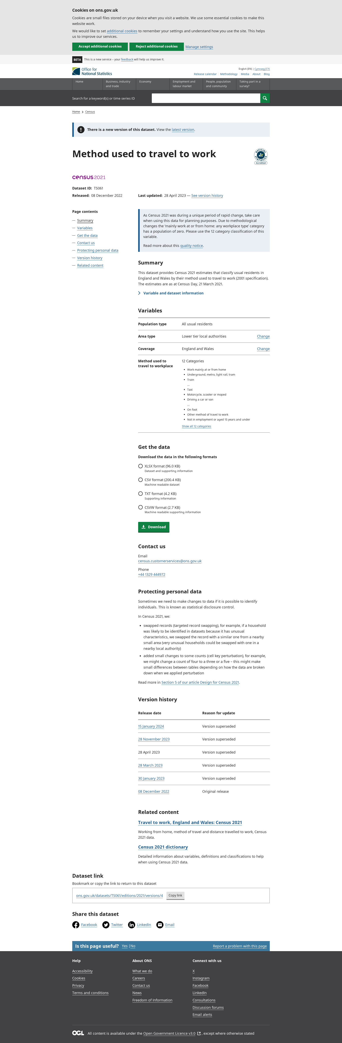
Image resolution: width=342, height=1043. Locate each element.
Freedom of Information (152, 1000)
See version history (207, 195)
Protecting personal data (97, 250)
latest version (183, 129)
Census (90, 111)
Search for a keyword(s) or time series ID (103, 98)
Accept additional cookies (100, 46)
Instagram (201, 978)
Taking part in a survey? (249, 84)
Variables (85, 228)
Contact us (86, 243)
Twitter (117, 924)
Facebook (89, 924)
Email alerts (202, 1014)
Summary (85, 220)
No (132, 945)
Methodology (229, 74)
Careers (138, 978)
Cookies (78, 978)
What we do (142, 971)
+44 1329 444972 (151, 574)
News (137, 992)
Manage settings (199, 46)
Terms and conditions (90, 992)
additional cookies (122, 31)
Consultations (204, 1000)
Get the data (87, 235)
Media (245, 74)
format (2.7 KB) (173, 509)
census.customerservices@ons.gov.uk (169, 561)
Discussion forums (208, 1007)
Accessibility (82, 971)
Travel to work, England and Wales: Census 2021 (190, 822)
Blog (267, 74)
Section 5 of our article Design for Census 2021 (200, 682)
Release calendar (205, 74)
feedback (127, 59)
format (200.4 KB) (163, 481)
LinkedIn (144, 924)
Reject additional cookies (157, 46)
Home (79, 81)
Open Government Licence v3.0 (169, 1033)
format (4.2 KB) (160, 495)
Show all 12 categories (196, 426)
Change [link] (263, 336)
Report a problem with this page (240, 946)
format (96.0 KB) (169, 468)
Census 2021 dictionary (163, 847)
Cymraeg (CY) (262, 68)
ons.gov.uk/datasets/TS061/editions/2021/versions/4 (119, 895)
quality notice (191, 245)
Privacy (78, 985)
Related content (90, 265)
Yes (125, 945)
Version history (89, 257)
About (256, 74)
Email (170, 924)
